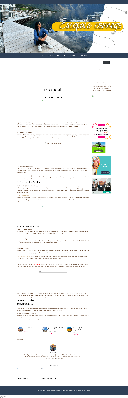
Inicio (43, 55)
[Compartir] (3, 396)
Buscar (106, 63)
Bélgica (50, 87)
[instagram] (107, 55)
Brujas (56, 87)
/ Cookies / (74, 390)
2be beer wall (37, 264)
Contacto (83, 55)
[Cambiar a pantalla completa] (2, 396)
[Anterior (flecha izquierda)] (0, 397)
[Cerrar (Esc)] (5, 396)
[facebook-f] (109, 2)
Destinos (73, 55)
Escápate (20, 339)
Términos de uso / (82, 390)
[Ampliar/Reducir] (0, 396)
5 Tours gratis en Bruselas (48, 378)
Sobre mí (50, 55)
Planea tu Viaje (61, 55)
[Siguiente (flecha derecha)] (2, 397)
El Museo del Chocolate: (24, 256)
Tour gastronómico (23, 195)
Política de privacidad (67, 390)
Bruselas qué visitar (22, 378)
